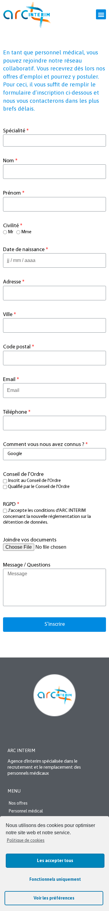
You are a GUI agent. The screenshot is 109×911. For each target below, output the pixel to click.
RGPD (9, 504)
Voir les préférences (54, 898)
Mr (10, 232)
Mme (26, 232)
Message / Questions (26, 565)
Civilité (11, 226)
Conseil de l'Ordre (23, 474)
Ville (7, 315)
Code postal (17, 347)
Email (9, 380)
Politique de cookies (26, 840)
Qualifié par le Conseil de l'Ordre (39, 486)
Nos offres (18, 803)
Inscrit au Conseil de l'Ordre (34, 480)
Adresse (12, 282)
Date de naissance (24, 250)
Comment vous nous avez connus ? (43, 444)
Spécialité (14, 131)
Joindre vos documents (29, 540)
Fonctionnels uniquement (55, 879)
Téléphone (15, 412)
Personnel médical (25, 811)
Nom (8, 161)
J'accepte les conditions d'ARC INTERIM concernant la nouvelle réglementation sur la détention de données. (47, 516)
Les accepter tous (55, 860)
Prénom (12, 193)
